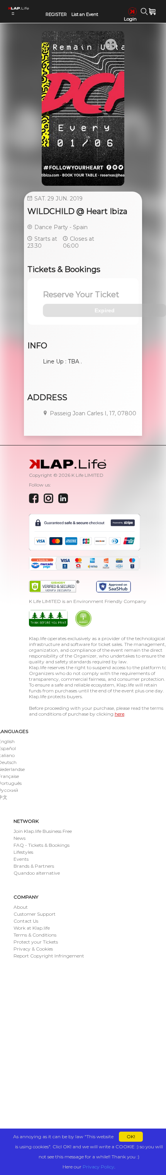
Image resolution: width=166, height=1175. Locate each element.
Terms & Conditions (35, 935)
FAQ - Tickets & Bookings (41, 845)
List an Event (84, 14)
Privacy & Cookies (33, 949)
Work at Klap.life (32, 928)
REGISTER (56, 14)
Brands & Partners (34, 866)
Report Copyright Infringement (49, 956)
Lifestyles (23, 852)
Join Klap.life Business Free (43, 831)
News (19, 838)
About (21, 907)
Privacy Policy (98, 1167)
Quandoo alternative (37, 873)
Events (21, 859)
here (119, 714)
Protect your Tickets (36, 942)
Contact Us (26, 921)
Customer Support (35, 914)
